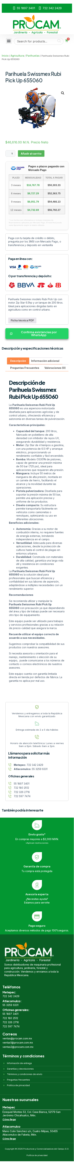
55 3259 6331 (10, 1004)
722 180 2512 (10, 1018)
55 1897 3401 (10, 1013)
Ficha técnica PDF (22, 320)
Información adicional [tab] (45, 360)
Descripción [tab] (18, 360)
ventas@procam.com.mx (17, 1038)
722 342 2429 (11, 996)
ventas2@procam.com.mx (18, 1046)
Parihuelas (33, 55)
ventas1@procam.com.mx (18, 1042)
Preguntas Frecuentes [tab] (24, 367)
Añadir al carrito (31, 153)
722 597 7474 (11, 1026)
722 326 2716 (11, 1022)
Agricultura (17, 55)
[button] (9, 41)
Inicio (5, 55)
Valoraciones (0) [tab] (55, 367)
